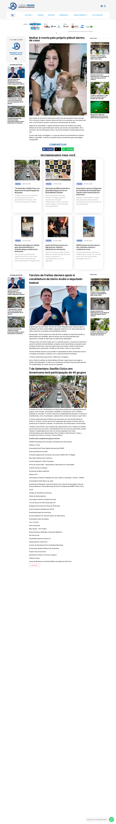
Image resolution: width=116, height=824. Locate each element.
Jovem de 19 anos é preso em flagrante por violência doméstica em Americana (56, 247)
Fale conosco (97, 15)
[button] (48, 149)
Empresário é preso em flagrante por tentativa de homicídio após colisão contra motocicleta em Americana (88, 191)
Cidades (41, 15)
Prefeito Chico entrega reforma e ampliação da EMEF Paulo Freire (98, 57)
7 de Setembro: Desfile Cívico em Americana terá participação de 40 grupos (15, 101)
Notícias (28, 15)
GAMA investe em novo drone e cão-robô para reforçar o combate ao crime (88, 247)
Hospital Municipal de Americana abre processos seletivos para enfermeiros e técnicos (16, 121)
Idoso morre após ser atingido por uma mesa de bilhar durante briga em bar (100, 116)
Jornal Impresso (80, 15)
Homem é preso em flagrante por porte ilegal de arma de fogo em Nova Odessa (100, 77)
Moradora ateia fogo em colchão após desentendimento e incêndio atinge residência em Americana (27, 248)
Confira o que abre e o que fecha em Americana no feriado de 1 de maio (99, 97)
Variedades (63, 15)
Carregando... (34, 565)
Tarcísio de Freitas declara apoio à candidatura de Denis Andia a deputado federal (16, 81)
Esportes (51, 15)
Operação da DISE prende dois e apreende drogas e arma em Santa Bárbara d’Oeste (57, 190)
